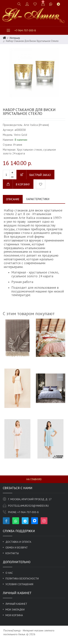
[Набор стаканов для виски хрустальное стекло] (34, 72)
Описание (12, 199)
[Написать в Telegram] (58, 4)
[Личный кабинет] (27, 4)
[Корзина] (43, 4)
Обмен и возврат (16, 547)
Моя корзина (14, 615)
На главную (34, 479)
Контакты (12, 553)
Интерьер (15, 38)
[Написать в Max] (64, 2)
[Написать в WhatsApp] (51, 4)
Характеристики (37, 199)
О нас (9, 573)
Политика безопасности (22, 578)
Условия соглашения (19, 584)
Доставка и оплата (18, 542)
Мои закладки (15, 609)
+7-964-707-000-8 (25, 30)
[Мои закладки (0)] (35, 4)
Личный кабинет (16, 604)
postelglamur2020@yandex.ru (28, 505)
